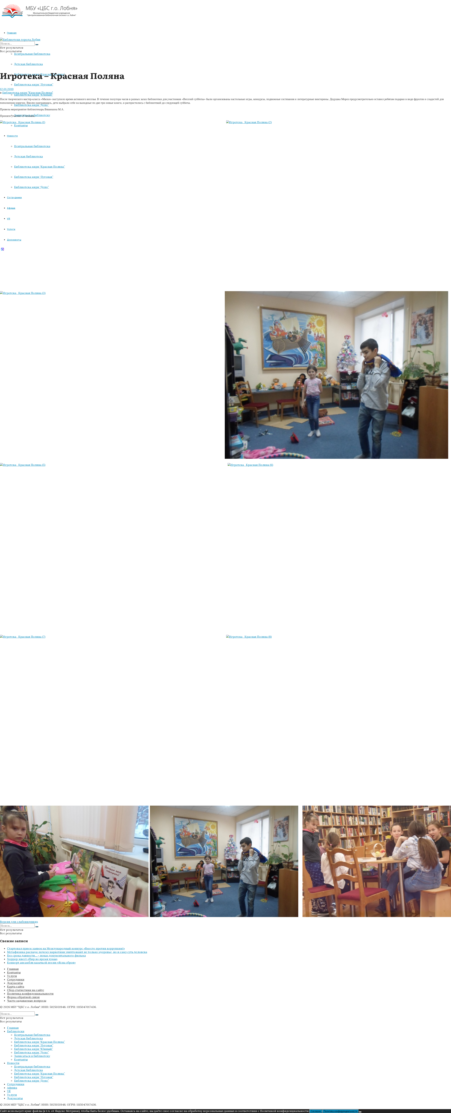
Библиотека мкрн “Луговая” (33, 84)
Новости (13, 1063)
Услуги (12, 976)
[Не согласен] (360, 1111)
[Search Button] (36, 44)
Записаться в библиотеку (32, 1056)
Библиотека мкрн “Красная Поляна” (39, 1042)
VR (9, 1091)
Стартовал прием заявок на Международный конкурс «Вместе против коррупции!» (66, 948)
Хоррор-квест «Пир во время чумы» (32, 959)
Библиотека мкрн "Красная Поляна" (27, 92)
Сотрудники (15, 979)
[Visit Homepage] (39, 21)
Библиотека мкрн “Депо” (31, 105)
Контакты (14, 972)
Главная (12, 32)
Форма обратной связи (23, 997)
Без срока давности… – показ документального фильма (46, 955)
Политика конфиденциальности (30, 993)
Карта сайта (15, 986)
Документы (15, 983)
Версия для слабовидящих (19, 921)
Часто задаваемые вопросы (26, 1000)
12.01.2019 (7, 89)
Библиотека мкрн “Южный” (33, 94)
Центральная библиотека (32, 54)
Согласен (316, 1111)
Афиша (12, 1087)
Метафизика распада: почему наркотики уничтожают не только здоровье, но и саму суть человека (77, 952)
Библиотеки (15, 1031)
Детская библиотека (28, 64)
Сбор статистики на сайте (25, 990)
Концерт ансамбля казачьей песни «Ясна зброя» (41, 962)
